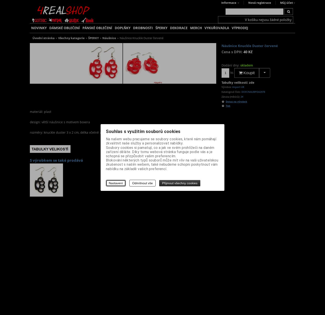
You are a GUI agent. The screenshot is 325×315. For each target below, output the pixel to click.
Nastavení (116, 183)
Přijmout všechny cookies (179, 183)
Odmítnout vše (142, 183)
